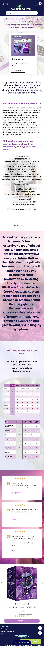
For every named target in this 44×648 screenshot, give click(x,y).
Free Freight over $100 (26, 614)
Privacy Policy (5, 626)
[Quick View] (22, 583)
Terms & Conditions (7, 631)
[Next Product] (42, 583)
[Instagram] (40, 633)
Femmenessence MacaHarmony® (22, 157)
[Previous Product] (1, 583)
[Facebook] (40, 628)
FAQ (2, 633)
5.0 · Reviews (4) (23, 643)
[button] (38, 3)
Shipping (4, 629)
